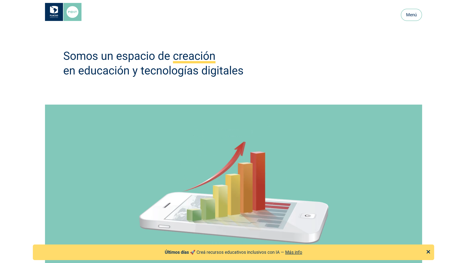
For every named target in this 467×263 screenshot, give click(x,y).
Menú (411, 14)
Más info (293, 252)
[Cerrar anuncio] (428, 251)
